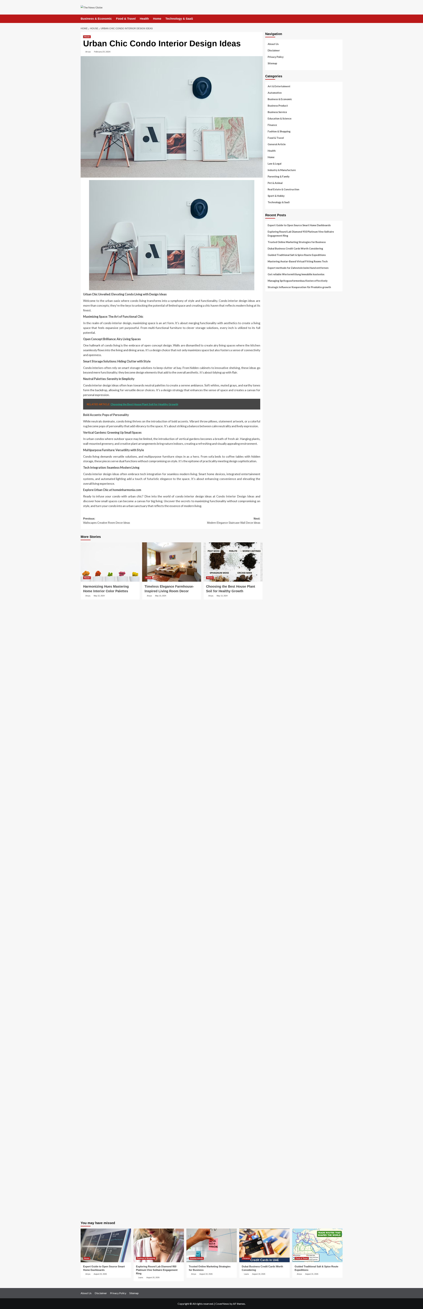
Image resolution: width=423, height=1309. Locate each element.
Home (157, 18)
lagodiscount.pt (273, 324)
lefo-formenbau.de (275, 451)
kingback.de (271, 654)
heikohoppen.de (273, 650)
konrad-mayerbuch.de (277, 753)
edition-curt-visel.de (276, 531)
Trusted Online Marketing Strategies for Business (297, 242)
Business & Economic (96, 18)
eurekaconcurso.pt (275, 332)
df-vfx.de (270, 1007)
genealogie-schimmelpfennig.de (282, 1015)
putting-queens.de (275, 634)
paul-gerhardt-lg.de (276, 1118)
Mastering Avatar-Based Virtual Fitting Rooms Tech (298, 261)
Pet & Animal (275, 182)
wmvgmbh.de (272, 1106)
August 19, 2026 (205, 1274)
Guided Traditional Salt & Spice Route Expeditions (297, 254)
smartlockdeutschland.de (278, 800)
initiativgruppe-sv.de (276, 685)
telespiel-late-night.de (277, 1050)
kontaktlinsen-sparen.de (278, 971)
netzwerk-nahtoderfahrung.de (281, 860)
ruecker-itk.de (272, 832)
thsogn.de (270, 1122)
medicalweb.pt (273, 320)
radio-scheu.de (273, 574)
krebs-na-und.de (274, 1003)
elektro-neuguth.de (275, 1102)
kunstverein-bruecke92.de (279, 880)
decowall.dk (271, 415)
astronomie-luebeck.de (277, 912)
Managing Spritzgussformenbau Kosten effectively (297, 280)
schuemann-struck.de (276, 1019)
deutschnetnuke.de (275, 943)
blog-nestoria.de (274, 527)
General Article (277, 144)
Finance (272, 124)
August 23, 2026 (100, 1274)
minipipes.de (272, 765)
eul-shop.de (271, 1082)
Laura (140, 1277)
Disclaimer (274, 50)
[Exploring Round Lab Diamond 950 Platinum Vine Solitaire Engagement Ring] (159, 1245)
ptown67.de (271, 935)
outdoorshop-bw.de (276, 630)
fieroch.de (270, 570)
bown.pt (269, 336)
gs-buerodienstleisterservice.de (282, 606)
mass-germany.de (274, 558)
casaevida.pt (272, 356)
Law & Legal (274, 163)
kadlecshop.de (273, 511)
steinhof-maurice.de (276, 709)
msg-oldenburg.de (275, 1074)
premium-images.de (275, 697)
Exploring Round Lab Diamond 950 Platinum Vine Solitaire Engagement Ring (301, 233)
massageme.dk (273, 412)
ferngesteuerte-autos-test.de (281, 804)
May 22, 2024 (99, 596)
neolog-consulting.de (277, 812)
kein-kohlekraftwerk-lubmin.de (282, 927)
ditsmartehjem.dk (274, 400)
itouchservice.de (274, 1130)
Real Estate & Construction (283, 189)
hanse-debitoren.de (276, 582)
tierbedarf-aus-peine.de (278, 947)
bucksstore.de (272, 705)
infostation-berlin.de (276, 666)
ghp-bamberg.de (274, 745)
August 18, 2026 (258, 1274)
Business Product (278, 105)
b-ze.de (269, 908)
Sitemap (272, 63)
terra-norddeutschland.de (279, 1011)
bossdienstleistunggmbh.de (280, 443)
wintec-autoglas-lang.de (278, 546)
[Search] (340, 18)
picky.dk (269, 404)
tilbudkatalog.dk (274, 376)
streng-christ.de (274, 785)
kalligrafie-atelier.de (276, 1213)
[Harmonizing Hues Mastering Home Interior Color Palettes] (110, 562)
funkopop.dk (272, 408)
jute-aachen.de (273, 951)
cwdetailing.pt (273, 360)
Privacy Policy (276, 56)
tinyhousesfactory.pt (276, 344)
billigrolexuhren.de (275, 840)
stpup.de (269, 1038)
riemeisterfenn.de (275, 872)
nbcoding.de (271, 491)
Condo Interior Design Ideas (235, 496)
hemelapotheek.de (275, 642)
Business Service (277, 112)
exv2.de (269, 852)
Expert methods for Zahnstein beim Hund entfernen (298, 267)
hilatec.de (270, 487)
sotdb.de (270, 539)
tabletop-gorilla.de (275, 816)
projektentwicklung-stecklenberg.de (285, 721)
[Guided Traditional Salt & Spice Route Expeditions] (317, 1245)
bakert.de (270, 594)
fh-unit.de (270, 463)
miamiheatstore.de (275, 792)
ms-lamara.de (272, 519)
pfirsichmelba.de (274, 1090)
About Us (273, 43)
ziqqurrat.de (271, 439)
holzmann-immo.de (275, 1193)
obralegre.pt (272, 364)
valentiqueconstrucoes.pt (279, 368)
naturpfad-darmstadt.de (278, 459)
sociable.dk (271, 392)
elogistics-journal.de (276, 856)
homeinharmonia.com (127, 490)
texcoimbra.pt (272, 372)
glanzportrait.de (274, 896)
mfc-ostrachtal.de (275, 1062)
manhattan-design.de (276, 1094)
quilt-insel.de (272, 622)
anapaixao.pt (272, 312)
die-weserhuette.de (276, 975)
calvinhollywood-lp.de (277, 963)
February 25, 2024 (102, 51)
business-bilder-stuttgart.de (280, 1138)
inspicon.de (271, 1189)
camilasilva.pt (272, 308)
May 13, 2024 (222, 596)
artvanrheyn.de (273, 693)
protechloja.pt (273, 316)
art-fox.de (270, 503)
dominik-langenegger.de (278, 769)
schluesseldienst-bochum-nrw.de (283, 757)
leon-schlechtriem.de (276, 657)
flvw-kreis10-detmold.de (278, 868)
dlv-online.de (272, 773)
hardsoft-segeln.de (275, 550)
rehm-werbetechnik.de (277, 598)
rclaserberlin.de (273, 467)
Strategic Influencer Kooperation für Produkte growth (299, 287)
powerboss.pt (272, 300)
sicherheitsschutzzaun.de (279, 554)
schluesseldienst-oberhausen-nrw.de (285, 864)
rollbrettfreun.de (274, 923)
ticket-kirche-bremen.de (278, 892)
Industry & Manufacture (282, 169)
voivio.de (270, 919)
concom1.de (271, 1110)
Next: (233, 520)
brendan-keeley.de (275, 455)
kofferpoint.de (273, 979)
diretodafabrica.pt (275, 340)
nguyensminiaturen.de (277, 1066)
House (87, 37)
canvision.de (272, 515)
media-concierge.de (276, 1173)
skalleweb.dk (272, 396)
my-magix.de (272, 562)
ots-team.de (271, 713)
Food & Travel (126, 18)
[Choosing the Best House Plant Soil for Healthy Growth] (233, 562)
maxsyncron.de (273, 939)
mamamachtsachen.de (277, 828)
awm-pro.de (271, 471)
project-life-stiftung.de (278, 1185)
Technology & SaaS (179, 18)
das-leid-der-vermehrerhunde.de (283, 876)
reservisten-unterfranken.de (280, 483)
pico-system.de (273, 884)
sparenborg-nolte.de (276, 681)
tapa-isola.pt (272, 348)
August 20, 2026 (152, 1277)
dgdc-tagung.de (274, 808)
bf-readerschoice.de (276, 995)
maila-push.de (272, 507)
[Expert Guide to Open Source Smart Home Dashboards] (106, 1245)
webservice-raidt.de (276, 1042)
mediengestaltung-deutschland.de (283, 431)
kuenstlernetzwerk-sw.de (279, 741)
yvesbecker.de (273, 888)
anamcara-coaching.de (277, 820)
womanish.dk (272, 380)
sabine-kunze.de (274, 1070)
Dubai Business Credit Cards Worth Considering (295, 248)
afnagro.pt (271, 304)
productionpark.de (275, 566)
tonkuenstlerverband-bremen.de (282, 1177)
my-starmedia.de (274, 844)
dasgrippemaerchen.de (277, 1098)
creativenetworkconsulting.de (281, 602)
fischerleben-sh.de (275, 737)
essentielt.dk (272, 384)
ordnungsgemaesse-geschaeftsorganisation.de (291, 729)
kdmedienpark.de (274, 618)
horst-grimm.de (273, 586)
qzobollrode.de (273, 1197)
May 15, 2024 (160, 596)
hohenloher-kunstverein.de (280, 991)
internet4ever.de (274, 1023)
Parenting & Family (278, 176)
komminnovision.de (275, 670)
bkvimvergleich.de (275, 578)
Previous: (106, 520)
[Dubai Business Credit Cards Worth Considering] (264, 1245)
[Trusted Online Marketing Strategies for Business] (211, 1245)
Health (144, 18)
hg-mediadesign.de (275, 590)
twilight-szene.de (274, 836)
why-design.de (273, 626)
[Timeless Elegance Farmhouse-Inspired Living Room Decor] (171, 562)
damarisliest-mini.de (276, 749)
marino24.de (272, 777)
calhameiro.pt (272, 352)
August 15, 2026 (311, 1274)
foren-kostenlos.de (275, 999)
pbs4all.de (270, 761)
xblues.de (270, 1142)
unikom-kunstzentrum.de (278, 677)
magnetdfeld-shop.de (276, 499)
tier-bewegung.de (275, 689)
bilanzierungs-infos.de (277, 701)
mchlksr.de (270, 674)
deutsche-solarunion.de (278, 427)
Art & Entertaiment (279, 86)
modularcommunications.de (280, 725)
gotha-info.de (272, 1157)
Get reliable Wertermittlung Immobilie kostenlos (296, 274)
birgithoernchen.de (275, 646)
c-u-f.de (269, 1169)
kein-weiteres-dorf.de (277, 931)
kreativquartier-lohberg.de (280, 1086)
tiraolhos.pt (271, 419)
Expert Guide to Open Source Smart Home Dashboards (299, 225)
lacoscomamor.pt (274, 328)
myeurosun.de (272, 447)
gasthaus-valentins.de (277, 781)
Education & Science (279, 118)
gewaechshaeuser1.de (277, 614)
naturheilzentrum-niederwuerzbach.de (286, 955)
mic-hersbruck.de (274, 788)
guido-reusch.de (274, 959)
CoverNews (222, 1303)
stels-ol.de (271, 983)
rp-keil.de (270, 479)
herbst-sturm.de (274, 1181)
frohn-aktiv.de (273, 543)
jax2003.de (271, 717)
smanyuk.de (271, 535)
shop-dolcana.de (274, 1114)
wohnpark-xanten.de (276, 610)
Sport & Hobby (276, 195)
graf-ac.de (271, 423)
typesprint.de (272, 904)
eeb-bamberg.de (274, 1027)
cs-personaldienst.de (276, 638)
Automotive (275, 92)
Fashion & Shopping (279, 131)
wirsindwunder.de (274, 495)
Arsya (88, 51)
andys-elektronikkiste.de (278, 435)
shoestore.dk (272, 388)
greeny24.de (272, 523)
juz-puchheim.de (274, 848)
